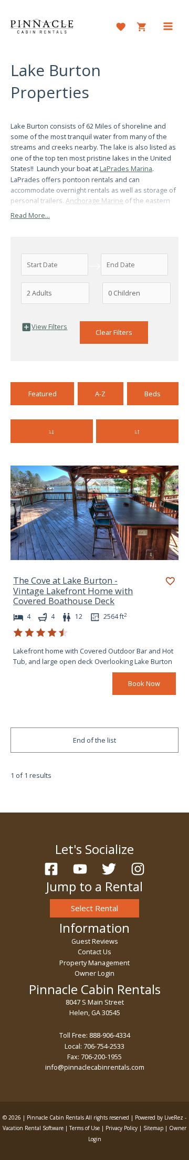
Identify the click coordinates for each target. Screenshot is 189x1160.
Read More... (30, 215)
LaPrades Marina (126, 168)
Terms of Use (84, 1128)
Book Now (144, 683)
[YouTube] (80, 869)
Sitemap (153, 1128)
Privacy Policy (122, 1128)
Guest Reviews (94, 941)
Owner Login (94, 973)
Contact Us (94, 951)
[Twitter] (109, 869)
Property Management (94, 962)
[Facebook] (51, 869)
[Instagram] (138, 869)
